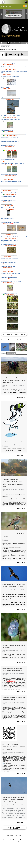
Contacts (15, 835)
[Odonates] (22, 54)
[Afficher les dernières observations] (8, 49)
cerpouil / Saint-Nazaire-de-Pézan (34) (9, 258)
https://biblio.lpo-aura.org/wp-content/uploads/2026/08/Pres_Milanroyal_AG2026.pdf (14, 604)
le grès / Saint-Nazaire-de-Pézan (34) (9, 266)
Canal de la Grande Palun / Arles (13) (9, 196)
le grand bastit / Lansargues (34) (8, 262)
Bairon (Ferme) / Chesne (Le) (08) (8, 63)
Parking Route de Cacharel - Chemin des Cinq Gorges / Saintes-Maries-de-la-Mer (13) (13, 67)
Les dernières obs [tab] (5, 46)
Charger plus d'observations (14, 334)
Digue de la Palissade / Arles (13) (8, 200)
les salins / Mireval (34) (6, 270)
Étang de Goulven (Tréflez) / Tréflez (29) (9, 240)
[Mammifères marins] (10, 54)
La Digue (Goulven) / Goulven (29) (8, 244)
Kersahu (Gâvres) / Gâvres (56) (8, 159)
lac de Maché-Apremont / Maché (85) (9, 177)
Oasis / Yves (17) (5, 87)
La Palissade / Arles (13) (6, 204)
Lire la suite (20, 397)
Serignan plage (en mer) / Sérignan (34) (9, 137)
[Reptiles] (14, 54)
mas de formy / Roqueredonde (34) (9, 277)
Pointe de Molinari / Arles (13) (7, 207)
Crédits (19, 835)
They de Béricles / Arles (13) (7, 218)
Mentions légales (10, 835)
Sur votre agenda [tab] (11, 353)
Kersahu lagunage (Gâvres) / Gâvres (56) (10, 149)
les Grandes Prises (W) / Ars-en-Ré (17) (10, 76)
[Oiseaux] (2, 54)
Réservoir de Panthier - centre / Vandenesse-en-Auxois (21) (14, 236)
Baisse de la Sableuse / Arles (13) (8, 192)
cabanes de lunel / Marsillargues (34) (9, 255)
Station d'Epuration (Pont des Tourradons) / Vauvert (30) (13, 134)
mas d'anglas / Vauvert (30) (7, 130)
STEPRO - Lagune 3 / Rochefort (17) (9, 233)
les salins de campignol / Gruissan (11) (9, 189)
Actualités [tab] (3, 353)
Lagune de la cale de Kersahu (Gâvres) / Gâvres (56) (12, 163)
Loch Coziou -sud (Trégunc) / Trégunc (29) (10, 119)
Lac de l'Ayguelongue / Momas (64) (9, 174)
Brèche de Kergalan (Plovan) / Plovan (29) (10, 98)
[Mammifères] (6, 54)
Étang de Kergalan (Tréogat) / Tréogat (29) (10, 115)
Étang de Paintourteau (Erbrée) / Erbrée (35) (11, 281)
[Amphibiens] (18, 54)
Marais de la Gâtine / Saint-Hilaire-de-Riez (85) (11, 181)
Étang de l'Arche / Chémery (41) (8, 145)
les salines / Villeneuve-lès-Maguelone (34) (10, 273)
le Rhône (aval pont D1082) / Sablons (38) (10, 141)
